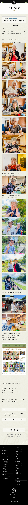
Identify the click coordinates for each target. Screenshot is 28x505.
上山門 (16, 415)
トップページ (5, 447)
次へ (22, 419)
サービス (4, 453)
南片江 (10, 415)
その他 (18, 475)
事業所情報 (5, 459)
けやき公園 (13, 413)
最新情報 (17, 461)
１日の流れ (5, 456)
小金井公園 (6, 413)
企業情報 (17, 479)
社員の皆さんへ (19, 481)
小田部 (4, 415)
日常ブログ (18, 447)
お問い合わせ (19, 484)
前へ (6, 419)
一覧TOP (14, 419)
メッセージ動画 (6, 476)
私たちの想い (5, 450)
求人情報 (4, 474)
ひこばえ (21, 413)
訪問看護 (5, 471)
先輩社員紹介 (6, 478)
